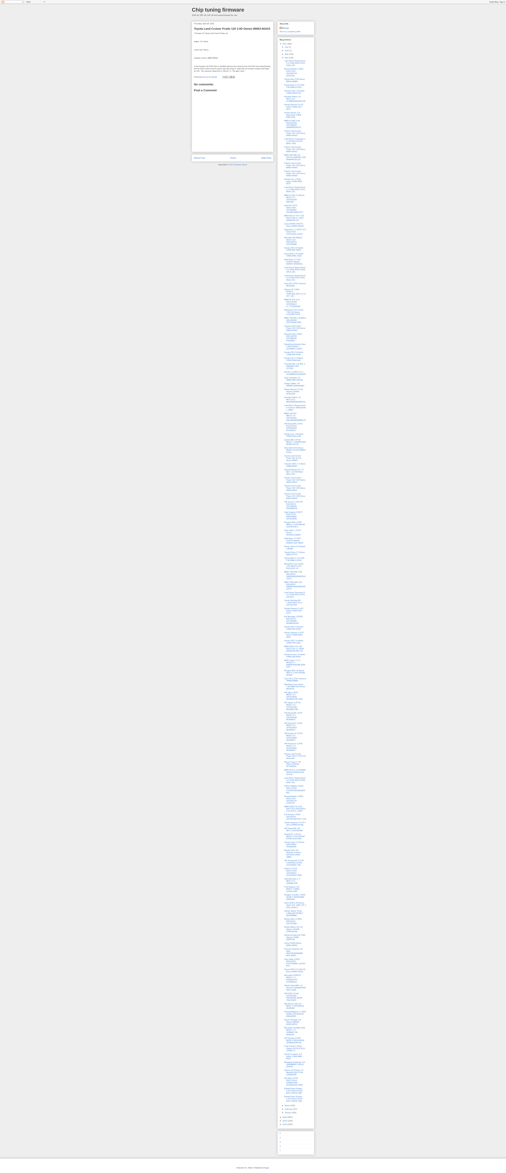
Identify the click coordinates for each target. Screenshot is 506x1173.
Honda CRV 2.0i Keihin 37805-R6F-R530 (293, 249)
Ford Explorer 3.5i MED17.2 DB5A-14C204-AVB (292, 889)
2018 (285, 1124)
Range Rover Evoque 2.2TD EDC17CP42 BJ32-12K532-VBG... (294, 1098)
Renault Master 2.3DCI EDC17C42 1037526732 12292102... (293, 799)
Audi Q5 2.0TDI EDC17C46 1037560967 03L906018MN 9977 (293, 208)
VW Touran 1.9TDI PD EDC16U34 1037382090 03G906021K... (293, 505)
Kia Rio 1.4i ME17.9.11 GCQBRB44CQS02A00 (295, 373)
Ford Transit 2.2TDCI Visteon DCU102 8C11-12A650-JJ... (295, 1048)
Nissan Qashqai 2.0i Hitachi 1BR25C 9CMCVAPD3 (292, 1022)
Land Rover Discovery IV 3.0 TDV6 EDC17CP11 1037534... (294, 594)
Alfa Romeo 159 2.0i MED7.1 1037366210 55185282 (294, 1006)
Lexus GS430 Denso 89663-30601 (292, 944)
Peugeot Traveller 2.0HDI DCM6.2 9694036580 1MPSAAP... (294, 897)
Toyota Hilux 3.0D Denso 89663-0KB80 (294, 80)
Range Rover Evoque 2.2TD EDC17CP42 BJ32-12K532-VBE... (293, 1090)
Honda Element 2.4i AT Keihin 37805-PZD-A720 (293, 610)
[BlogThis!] (226, 77)
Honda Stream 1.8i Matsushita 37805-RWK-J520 (293, 115)
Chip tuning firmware (218, 10)
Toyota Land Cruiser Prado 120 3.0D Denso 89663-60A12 (294, 133)
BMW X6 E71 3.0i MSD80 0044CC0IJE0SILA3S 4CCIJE (295, 772)
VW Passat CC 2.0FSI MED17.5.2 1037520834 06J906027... (293, 736)
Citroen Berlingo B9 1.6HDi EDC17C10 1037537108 (293, 602)
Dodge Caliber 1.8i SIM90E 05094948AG (294, 384)
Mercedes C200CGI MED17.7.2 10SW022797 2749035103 (292, 978)
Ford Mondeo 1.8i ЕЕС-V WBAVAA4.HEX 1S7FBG (294, 366)
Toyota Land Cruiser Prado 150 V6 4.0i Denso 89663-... (292, 458)
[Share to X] (228, 77)
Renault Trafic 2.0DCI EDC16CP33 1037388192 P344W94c (293, 337)
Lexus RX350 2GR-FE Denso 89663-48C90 (294, 225)
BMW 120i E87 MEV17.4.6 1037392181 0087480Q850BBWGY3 (295, 416)
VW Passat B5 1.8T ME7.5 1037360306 (293, 829)
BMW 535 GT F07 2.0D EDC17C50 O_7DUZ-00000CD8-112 (294, 218)
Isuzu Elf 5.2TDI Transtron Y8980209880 (295, 680)
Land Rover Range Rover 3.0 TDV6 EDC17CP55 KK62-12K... (295, 780)
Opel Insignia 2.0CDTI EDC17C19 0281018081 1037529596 (293, 515)
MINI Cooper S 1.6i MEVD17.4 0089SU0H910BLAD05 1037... (294, 663)
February (289, 1109)
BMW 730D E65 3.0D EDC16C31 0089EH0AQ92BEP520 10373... (294, 575)
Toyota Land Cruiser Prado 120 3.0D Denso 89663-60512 (294, 480)
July (287, 47)
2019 (285, 1121)
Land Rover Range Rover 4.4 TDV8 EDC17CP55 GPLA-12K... (295, 269)
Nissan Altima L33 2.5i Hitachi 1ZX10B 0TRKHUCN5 (293, 929)
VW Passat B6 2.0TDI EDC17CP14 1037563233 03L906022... (293, 427)
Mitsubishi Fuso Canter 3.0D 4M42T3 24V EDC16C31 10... (293, 566)
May (287, 54)
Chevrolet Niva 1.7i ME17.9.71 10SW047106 (292, 881)
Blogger (266, 1168)
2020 (285, 1117)
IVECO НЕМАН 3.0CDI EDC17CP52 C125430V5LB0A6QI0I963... (294, 789)
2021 (285, 44)
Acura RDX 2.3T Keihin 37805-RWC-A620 (293, 255)
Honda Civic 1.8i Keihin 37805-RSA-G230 (293, 435)
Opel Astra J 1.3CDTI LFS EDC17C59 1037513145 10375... (295, 231)
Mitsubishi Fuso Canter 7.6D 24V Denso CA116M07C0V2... (293, 312)
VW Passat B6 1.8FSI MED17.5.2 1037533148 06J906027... (293, 716)
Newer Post (199, 158)
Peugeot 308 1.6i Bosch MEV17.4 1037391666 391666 (294, 672)
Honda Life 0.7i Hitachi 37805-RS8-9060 (293, 359)
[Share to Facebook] (231, 77)
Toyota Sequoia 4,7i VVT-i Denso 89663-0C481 (295, 823)
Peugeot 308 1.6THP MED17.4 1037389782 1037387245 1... (294, 524)
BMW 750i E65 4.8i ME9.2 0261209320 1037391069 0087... (295, 320)
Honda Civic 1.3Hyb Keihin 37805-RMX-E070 (293, 181)
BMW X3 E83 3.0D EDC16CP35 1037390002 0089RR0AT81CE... (293, 124)
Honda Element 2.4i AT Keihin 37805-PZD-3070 (293, 107)
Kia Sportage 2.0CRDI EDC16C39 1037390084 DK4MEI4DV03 (293, 619)
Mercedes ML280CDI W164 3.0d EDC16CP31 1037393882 (293, 241)
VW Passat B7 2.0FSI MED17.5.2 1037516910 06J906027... (293, 726)
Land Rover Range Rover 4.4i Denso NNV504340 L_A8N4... (295, 407)
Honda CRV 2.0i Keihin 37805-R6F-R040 (293, 628)
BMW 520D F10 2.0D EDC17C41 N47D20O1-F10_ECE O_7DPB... (295, 808)
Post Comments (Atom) (238, 165)
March (288, 1105)
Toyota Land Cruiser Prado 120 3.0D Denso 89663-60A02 (294, 165)
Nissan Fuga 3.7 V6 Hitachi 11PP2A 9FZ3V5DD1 (292, 764)
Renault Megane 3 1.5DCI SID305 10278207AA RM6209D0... (295, 1014)
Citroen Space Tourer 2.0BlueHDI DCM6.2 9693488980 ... (293, 913)
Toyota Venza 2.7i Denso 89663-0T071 (294, 553)
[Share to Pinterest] (233, 77)
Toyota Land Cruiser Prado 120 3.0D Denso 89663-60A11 (294, 149)
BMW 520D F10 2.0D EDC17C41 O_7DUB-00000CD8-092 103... (294, 648)
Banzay (285, 28)
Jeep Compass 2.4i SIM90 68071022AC (293, 379)
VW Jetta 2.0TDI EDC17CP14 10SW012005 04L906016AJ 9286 (293, 1081)
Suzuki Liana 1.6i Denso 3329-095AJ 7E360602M (294, 844)
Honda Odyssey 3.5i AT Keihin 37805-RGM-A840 (294, 634)
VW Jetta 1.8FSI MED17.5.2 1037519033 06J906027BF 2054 (293, 695)
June (287, 50)
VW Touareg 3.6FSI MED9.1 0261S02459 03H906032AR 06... (294, 1040)
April (287, 58)
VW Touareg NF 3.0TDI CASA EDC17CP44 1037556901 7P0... (294, 862)
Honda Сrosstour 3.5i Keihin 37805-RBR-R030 (293, 1056)
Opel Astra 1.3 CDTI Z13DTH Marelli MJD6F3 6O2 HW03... (294, 540)
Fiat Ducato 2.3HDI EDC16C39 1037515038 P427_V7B (295, 816)
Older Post (266, 158)
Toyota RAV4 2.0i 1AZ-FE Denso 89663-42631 (294, 970)
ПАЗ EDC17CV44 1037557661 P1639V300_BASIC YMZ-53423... (293, 996)
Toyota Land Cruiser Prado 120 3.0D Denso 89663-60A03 (294, 173)
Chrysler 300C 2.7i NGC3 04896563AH (294, 465)
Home (233, 158)
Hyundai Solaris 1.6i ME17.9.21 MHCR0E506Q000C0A (294, 399)
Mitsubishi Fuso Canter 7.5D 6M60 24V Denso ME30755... (294, 686)
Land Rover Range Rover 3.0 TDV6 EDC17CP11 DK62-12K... (295, 278)
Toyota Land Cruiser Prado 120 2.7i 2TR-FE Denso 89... (295, 756)
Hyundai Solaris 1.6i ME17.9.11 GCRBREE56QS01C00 (294, 99)
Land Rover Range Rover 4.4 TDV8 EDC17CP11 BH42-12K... (295, 189)
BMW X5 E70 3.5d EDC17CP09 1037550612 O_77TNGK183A (292, 303)
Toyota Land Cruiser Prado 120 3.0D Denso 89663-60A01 (294, 328)
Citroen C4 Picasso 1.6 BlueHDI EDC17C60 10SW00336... (293, 1072)
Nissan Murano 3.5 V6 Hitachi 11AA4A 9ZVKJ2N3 (293, 391)
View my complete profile (290, 31)
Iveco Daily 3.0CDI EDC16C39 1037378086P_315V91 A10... (294, 962)
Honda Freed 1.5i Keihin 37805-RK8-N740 (294, 92)
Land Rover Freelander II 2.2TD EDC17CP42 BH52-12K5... (294, 141)
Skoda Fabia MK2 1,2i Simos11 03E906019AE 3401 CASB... (295, 987)
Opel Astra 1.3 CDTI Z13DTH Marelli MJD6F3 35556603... (294, 261)
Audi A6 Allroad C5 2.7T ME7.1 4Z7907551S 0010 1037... (294, 472)
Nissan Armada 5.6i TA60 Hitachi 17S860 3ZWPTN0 (294, 937)
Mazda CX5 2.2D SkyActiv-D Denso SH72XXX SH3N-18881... (292, 853)
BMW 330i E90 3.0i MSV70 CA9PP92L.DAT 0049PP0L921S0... (295, 157)
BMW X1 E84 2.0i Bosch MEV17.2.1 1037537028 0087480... (294, 198)
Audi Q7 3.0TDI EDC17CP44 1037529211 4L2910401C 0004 (293, 871)
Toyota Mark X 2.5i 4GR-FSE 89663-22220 (294, 86)
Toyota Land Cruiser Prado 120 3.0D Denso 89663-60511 (294, 488)
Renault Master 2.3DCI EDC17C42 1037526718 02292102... (293, 72)
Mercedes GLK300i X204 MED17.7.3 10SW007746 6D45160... (294, 1031)
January (288, 1113)
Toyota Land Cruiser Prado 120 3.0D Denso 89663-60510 (294, 496)
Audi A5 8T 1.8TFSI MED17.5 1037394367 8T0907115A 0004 (294, 836)
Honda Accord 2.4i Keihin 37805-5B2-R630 (294, 655)
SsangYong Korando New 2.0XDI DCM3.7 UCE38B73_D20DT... (295, 346)
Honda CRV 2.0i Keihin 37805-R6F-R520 (293, 353)
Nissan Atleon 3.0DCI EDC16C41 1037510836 (293, 921)
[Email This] (223, 77)
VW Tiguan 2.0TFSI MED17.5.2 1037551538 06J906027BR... (292, 706)
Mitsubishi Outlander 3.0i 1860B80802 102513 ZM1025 (294, 1064)
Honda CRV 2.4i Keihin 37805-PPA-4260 (293, 642)
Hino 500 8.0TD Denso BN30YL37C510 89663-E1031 (295, 450)
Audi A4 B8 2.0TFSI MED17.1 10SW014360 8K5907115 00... (295, 442)
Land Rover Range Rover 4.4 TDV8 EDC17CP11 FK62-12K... (295, 63)
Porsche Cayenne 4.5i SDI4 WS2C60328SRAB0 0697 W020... (293, 952)
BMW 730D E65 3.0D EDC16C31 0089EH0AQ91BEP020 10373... (294, 585)
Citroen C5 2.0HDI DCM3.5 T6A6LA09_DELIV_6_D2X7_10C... (295, 292)
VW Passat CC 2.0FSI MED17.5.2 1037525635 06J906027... (293, 747)
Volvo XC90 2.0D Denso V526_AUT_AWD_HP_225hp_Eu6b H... (295, 905)
